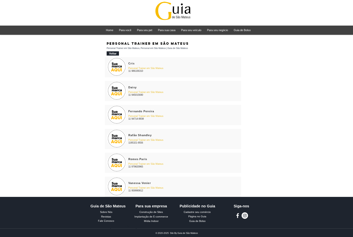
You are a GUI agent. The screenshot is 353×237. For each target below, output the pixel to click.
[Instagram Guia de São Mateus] (245, 215)
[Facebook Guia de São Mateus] (237, 215)
